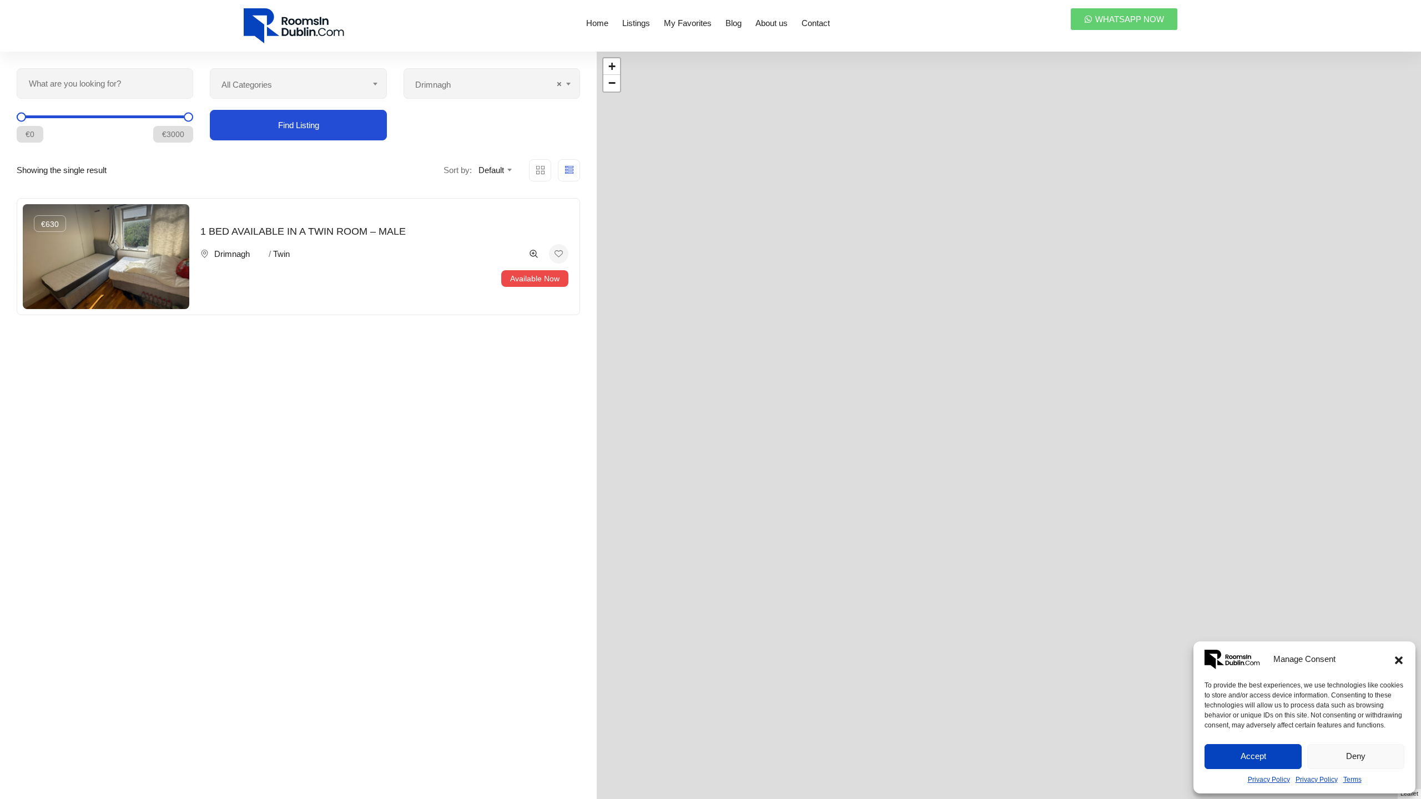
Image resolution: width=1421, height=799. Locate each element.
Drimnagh (232, 254)
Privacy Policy (1269, 779)
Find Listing (298, 125)
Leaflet (1409, 793)
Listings (636, 23)
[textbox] (298, 84)
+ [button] (612, 66)
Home (597, 23)
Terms (1352, 779)
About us (771, 23)
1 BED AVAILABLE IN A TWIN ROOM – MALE (303, 231)
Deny (1355, 756)
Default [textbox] (491, 170)
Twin (281, 254)
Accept (1253, 756)
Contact (816, 23)
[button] (1398, 659)
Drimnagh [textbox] (488, 84)
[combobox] (298, 83)
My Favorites (688, 23)
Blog (733, 23)
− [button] (612, 83)
